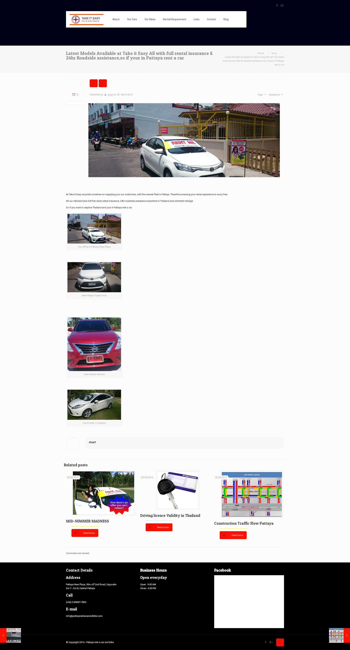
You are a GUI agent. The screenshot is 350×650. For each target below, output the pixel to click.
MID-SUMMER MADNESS (87, 521)
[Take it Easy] (86, 19)
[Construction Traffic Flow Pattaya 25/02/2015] (339, 635)
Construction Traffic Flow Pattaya (244, 523)
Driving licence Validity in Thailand (170, 515)
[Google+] (282, 5)
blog (274, 53)
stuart (111, 94)
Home (261, 53)
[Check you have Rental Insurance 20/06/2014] (10, 635)
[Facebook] (277, 5)
